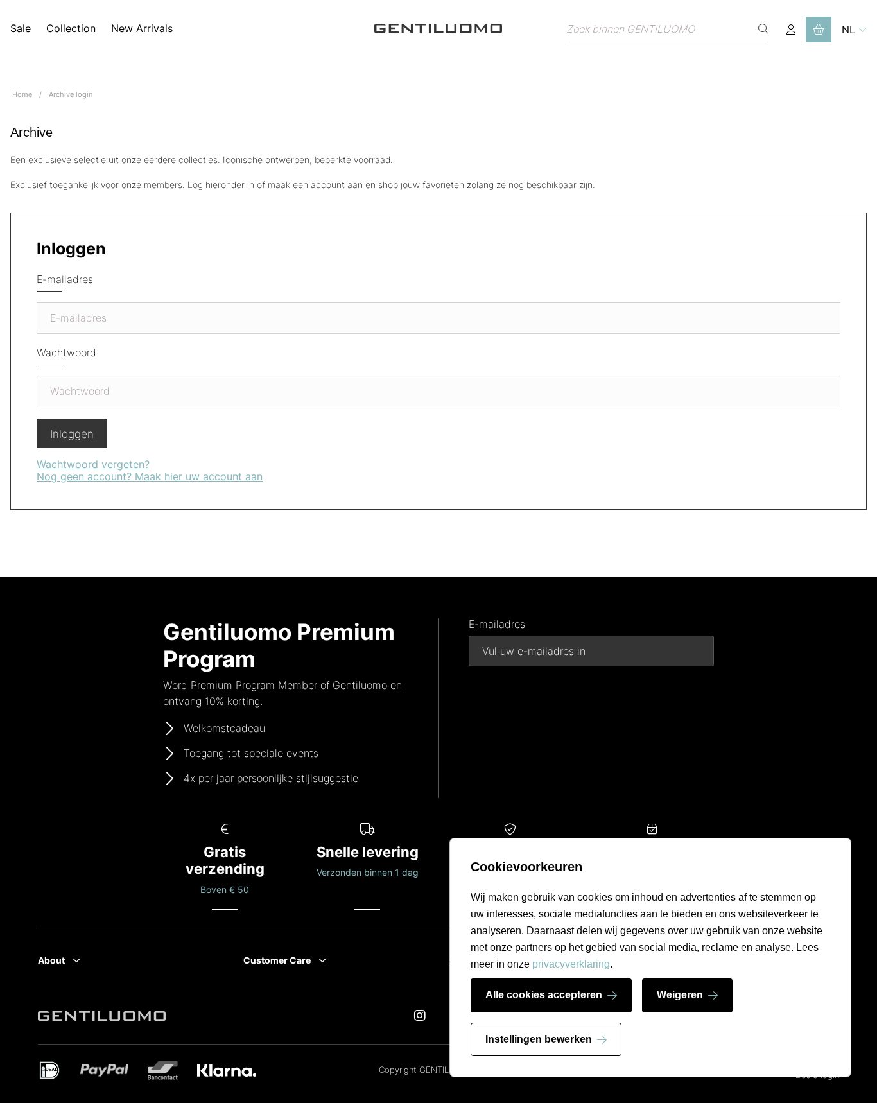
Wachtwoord (66, 353)
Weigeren (680, 994)
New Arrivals (142, 28)
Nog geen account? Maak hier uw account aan (150, 476)
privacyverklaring (571, 964)
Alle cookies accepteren (543, 994)
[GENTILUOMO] (438, 29)
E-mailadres (65, 280)
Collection (71, 28)
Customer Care (277, 960)
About (51, 960)
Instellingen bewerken (538, 1039)
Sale (20, 28)
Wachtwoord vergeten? (93, 464)
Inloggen (72, 434)
